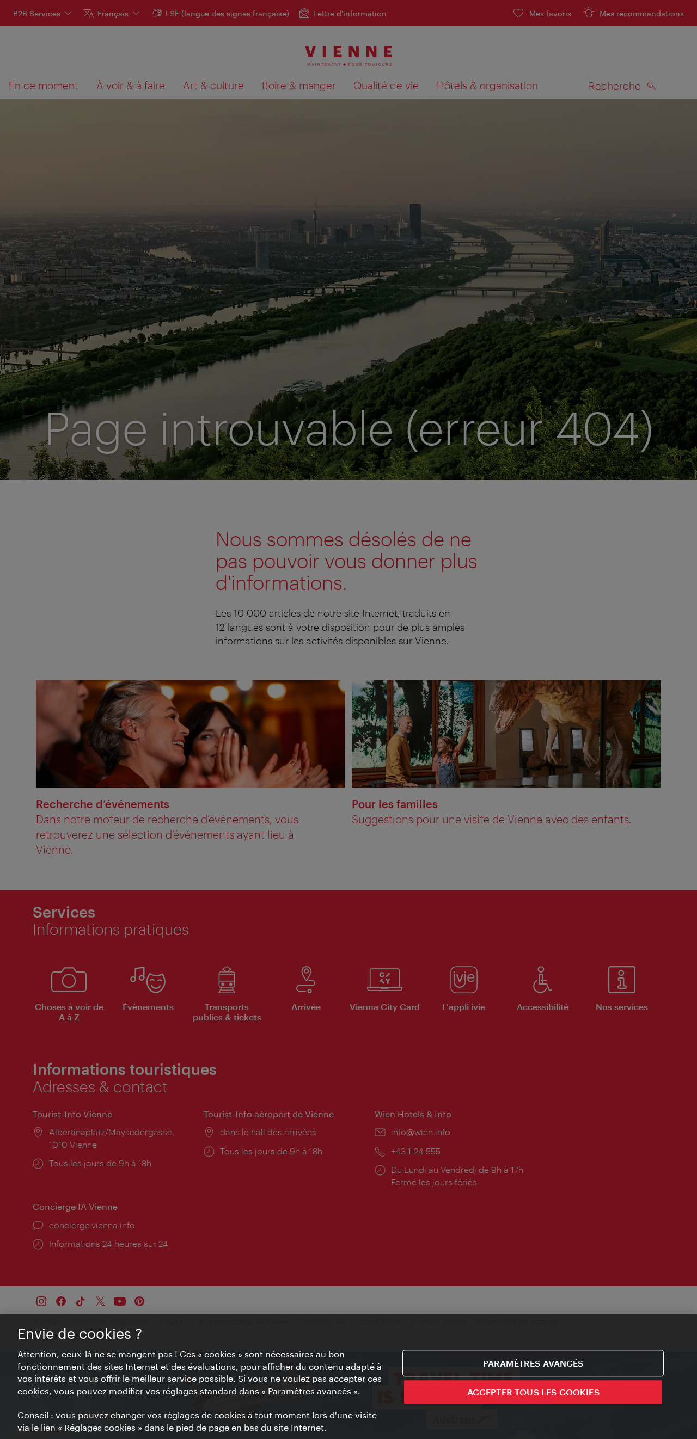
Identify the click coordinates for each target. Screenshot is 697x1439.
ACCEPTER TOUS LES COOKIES (533, 1392)
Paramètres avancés (533, 1363)
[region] (348, 1376)
